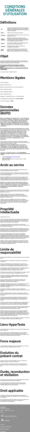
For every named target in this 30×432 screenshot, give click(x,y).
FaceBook (6, 420)
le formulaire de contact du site (13, 156)
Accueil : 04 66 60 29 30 (10, 416)
